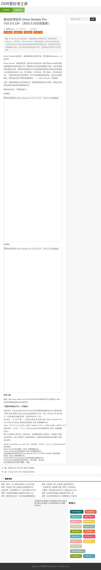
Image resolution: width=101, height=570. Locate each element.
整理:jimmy (10, 29)
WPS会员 (89, 536)
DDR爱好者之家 (14, 4)
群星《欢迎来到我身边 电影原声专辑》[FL (58, 493)
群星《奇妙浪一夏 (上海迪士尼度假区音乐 (58, 484)
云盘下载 (38, 32)
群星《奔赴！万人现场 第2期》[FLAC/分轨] (17, 484)
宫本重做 (76, 556)
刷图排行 (76, 541)
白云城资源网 (52, 503)
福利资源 (76, 531)
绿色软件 (89, 522)
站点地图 (61, 503)
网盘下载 (89, 517)
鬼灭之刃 (76, 546)
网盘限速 (89, 541)
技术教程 (6, 10)
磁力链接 (76, 527)
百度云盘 (76, 517)
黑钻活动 (76, 536)
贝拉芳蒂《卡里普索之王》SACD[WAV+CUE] (18, 490)
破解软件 (76, 522)
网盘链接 (28, 32)
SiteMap (37, 505)
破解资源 (18, 10)
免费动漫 (89, 556)
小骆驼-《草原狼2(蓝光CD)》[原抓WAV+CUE (59, 490)
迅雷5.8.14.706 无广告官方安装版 (21, 468)
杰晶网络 (45, 501)
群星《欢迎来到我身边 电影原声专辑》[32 (17, 493)
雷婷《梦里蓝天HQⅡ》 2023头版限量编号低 (18, 496)
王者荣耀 (89, 531)
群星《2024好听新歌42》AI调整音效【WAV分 (59, 496)
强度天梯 (89, 527)
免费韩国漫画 (77, 551)
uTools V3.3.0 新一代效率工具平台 (21, 472)
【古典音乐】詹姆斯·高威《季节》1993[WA (58, 487)
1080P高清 (76, 512)
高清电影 (90, 512)
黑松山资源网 (42, 503)
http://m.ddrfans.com (61, 566)
